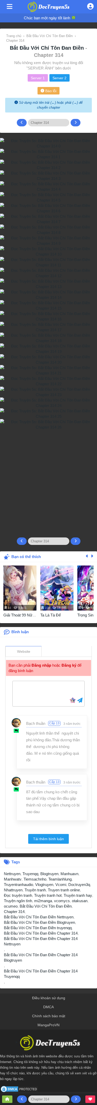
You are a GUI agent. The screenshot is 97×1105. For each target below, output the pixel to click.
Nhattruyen (13, 890)
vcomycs (62, 901)
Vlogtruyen (44, 884)
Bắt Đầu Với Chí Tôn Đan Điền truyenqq (38, 928)
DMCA (48, 1007)
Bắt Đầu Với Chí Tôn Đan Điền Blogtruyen (39, 922)
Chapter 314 (14, 911)
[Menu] (9, 6)
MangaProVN (48, 1025)
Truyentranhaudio (18, 884)
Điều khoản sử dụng (48, 998)
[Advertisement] (48, 481)
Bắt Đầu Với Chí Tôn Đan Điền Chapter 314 (41, 933)
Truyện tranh (35, 890)
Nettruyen (12, 874)
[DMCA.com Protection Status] (19, 1088)
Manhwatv (12, 879)
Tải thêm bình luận (48, 839)
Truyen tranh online (64, 890)
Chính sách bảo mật (48, 1016)
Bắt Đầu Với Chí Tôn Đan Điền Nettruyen (38, 917)
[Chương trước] (22, 122)
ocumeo (11, 906)
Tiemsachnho (35, 879)
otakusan (79, 901)
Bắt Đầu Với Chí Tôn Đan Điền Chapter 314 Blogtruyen (41, 957)
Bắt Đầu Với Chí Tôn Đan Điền (47, 48)
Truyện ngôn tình (18, 901)
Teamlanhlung (60, 879)
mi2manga (43, 901)
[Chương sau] (75, 122)
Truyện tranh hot (48, 895)
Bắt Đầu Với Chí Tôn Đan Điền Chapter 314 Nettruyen (41, 941)
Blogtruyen (49, 874)
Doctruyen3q (79, 884)
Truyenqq (30, 874)
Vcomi (60, 884)
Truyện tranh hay (78, 895)
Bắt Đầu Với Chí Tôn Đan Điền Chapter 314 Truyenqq (41, 974)
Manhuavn (69, 874)
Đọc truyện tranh (18, 895)
